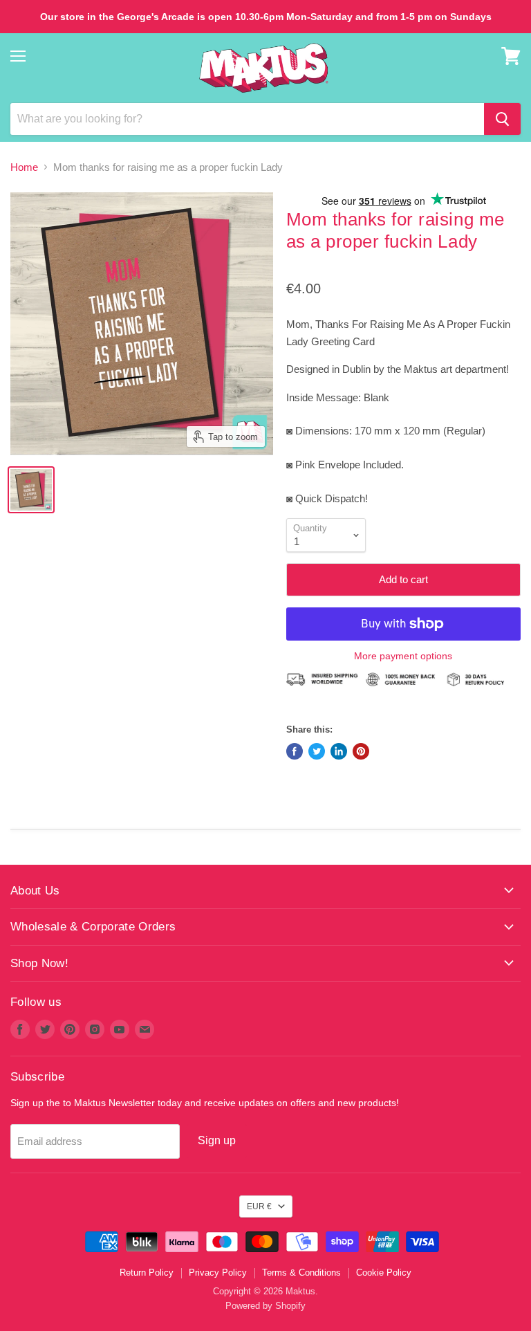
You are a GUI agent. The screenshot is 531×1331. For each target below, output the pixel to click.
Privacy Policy (218, 1272)
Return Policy (147, 1272)
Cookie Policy (383, 1272)
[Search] (502, 119)
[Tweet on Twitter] (316, 751)
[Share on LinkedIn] (338, 751)
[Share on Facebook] (294, 751)
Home (24, 167)
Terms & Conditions (301, 1272)
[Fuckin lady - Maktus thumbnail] (31, 490)
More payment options (403, 655)
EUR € (259, 1206)
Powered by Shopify (265, 1306)
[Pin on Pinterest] (361, 751)
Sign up (217, 1140)
